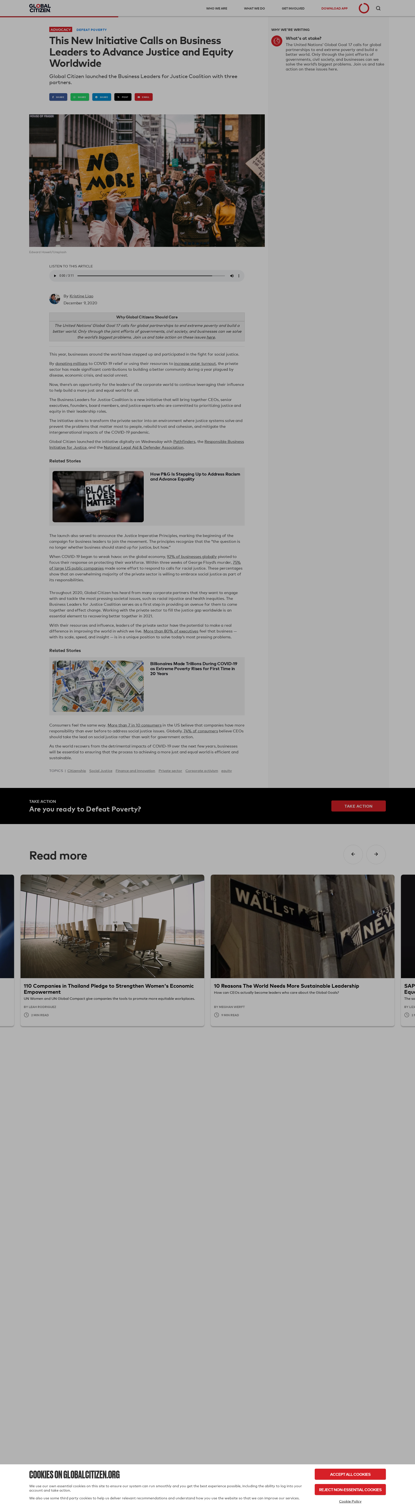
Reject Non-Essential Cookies (350, 1489)
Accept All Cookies (350, 1474)
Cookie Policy (350, 1501)
